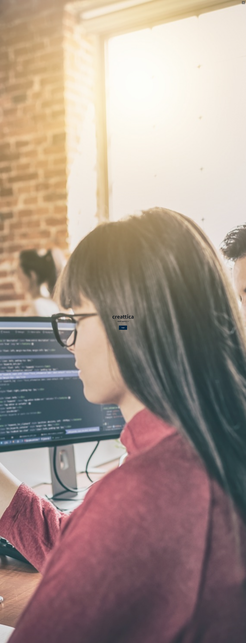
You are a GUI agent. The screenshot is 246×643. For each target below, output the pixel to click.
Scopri (123, 327)
